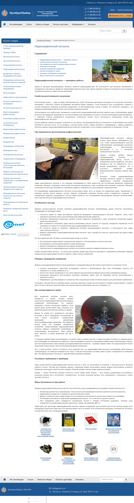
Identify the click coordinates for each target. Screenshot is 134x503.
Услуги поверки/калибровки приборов (13, 47)
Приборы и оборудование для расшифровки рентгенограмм (68, 460)
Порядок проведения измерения (52, 69)
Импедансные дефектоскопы (14, 133)
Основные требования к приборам (53, 73)
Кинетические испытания (12, 215)
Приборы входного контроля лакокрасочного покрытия (14, 188)
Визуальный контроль (11, 57)
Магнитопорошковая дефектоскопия (11, 113)
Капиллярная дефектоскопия (14, 119)
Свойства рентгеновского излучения (53, 62)
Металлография (9, 93)
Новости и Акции (42, 24)
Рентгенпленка (91, 429)
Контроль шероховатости (12, 108)
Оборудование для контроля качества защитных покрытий (14, 81)
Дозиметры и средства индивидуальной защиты (12, 75)
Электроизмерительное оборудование (12, 88)
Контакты (92, 24)
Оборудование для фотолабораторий (91, 459)
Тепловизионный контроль (13, 155)
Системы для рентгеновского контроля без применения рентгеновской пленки (46, 432)
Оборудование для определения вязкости (15, 203)
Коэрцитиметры (9, 138)
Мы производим (16, 24)
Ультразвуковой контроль (12, 65)
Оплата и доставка (60, 24)
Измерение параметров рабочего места (15, 210)
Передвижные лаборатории (13, 146)
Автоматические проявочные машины (114, 459)
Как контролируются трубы (50, 71)
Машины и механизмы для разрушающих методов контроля (15, 173)
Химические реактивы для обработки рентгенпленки (114, 430)
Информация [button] (77, 24)
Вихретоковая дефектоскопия (14, 129)
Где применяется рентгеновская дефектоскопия (58, 64)
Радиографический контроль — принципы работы (58, 60)
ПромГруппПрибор (44, 40)
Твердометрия (8, 142)
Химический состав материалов (15, 97)
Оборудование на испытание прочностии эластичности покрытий (14, 196)
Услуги (29, 24)
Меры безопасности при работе (52, 76)
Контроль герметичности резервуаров (12, 103)
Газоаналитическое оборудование (10, 124)
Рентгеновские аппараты (45, 459)
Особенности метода (48, 67)
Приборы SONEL (9, 52)
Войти (112, 10)
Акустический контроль (11, 61)
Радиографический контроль (14, 69)
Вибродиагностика (10, 150)
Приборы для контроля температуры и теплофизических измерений (15, 180)
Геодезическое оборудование (14, 159)
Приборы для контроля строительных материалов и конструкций (14, 165)
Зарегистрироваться (125, 10)
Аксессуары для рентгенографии (68, 430)
